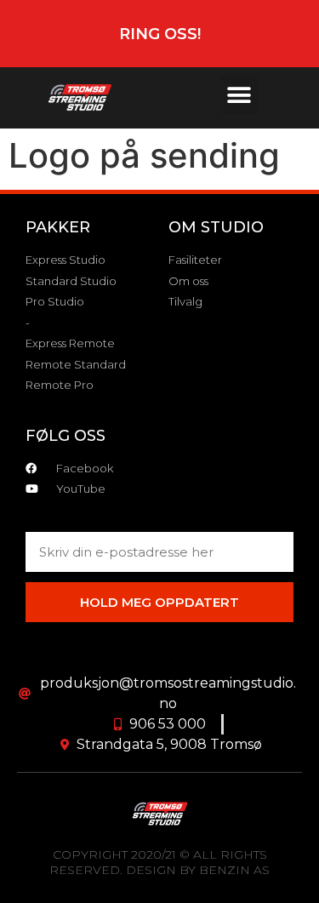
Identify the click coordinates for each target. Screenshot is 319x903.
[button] (239, 95)
